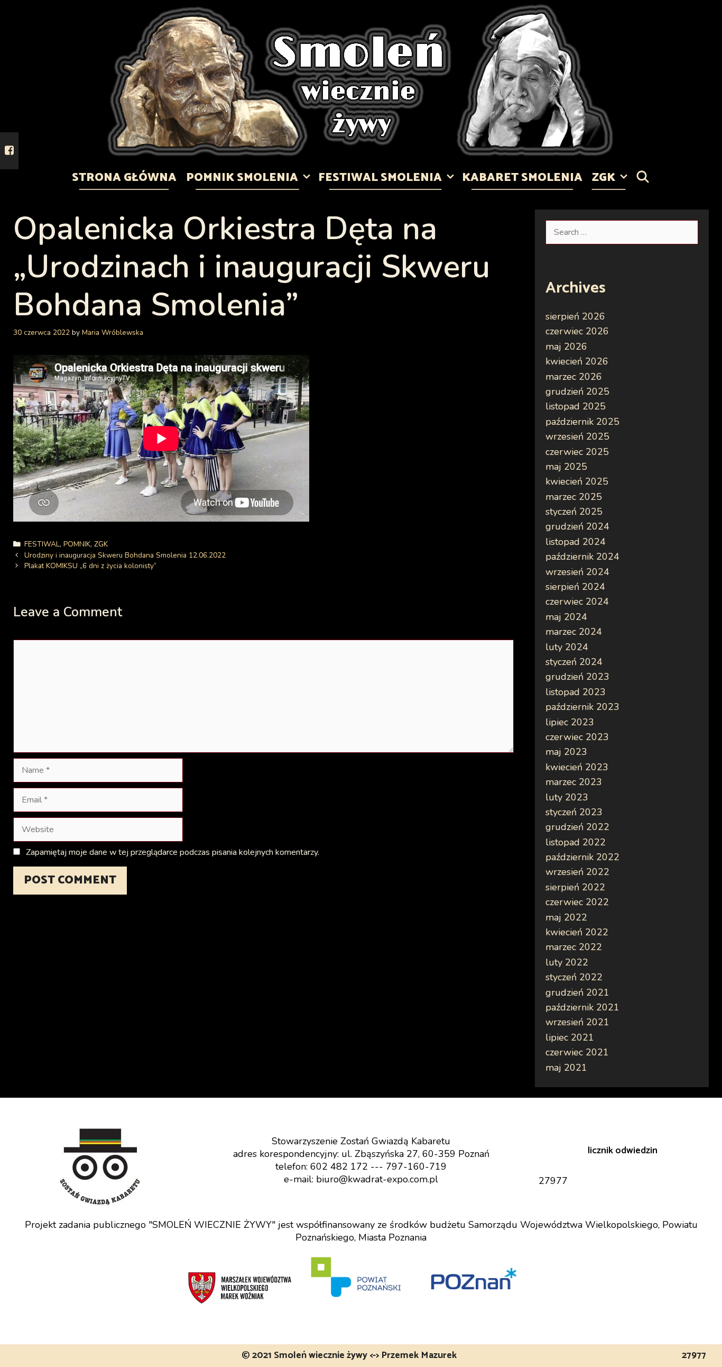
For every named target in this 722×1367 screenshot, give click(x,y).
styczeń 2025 (574, 511)
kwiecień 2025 (576, 481)
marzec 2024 (573, 631)
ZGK (603, 177)
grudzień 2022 (577, 827)
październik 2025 (582, 421)
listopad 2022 (575, 842)
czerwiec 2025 (577, 451)
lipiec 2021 (569, 1037)
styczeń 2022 (574, 977)
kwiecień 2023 (576, 767)
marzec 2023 (573, 782)
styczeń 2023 (574, 812)
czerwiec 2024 (577, 601)
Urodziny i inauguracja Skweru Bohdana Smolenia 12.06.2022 (125, 555)
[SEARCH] (643, 177)
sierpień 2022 (575, 887)
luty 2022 (566, 962)
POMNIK (76, 544)
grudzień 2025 (577, 391)
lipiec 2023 (569, 722)
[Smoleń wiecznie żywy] (361, 80)
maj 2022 (566, 917)
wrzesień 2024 (577, 572)
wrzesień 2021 (577, 1022)
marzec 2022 (573, 947)
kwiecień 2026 (576, 361)
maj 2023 (566, 751)
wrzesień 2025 (577, 436)
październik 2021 (582, 1007)
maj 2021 (566, 1067)
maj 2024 (566, 616)
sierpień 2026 (575, 316)
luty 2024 (566, 647)
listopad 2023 (575, 692)
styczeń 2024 (574, 661)
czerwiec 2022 (577, 902)
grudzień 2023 (577, 676)
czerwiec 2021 (577, 1052)
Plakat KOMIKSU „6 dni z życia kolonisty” (90, 566)
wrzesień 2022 (577, 871)
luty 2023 (566, 797)
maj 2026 (566, 346)
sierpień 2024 (575, 586)
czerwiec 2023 (577, 737)
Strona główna (124, 177)
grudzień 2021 (577, 992)
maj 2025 (566, 466)
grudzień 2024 (577, 526)
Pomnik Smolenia (242, 177)
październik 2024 (582, 556)
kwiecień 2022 (576, 932)
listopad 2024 (575, 541)
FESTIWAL (42, 544)
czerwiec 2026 (577, 331)
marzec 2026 (573, 376)
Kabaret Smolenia (522, 177)
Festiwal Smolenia (380, 177)
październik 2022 (582, 857)
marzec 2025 (573, 496)
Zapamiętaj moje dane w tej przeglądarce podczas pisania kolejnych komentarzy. (172, 852)
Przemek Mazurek (419, 1355)
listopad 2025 (575, 406)
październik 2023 (582, 706)
